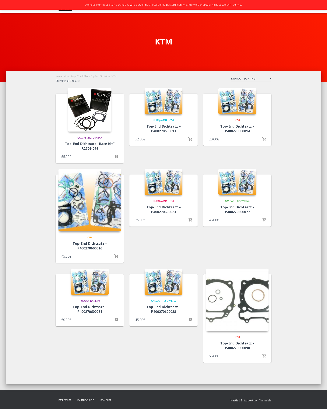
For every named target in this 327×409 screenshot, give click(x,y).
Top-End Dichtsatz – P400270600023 (163, 209)
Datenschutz (85, 400)
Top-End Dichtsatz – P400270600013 (163, 128)
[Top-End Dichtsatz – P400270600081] (90, 282)
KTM (171, 120)
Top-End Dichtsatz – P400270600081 (90, 309)
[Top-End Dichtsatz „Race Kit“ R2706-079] (89, 110)
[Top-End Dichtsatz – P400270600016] (89, 200)
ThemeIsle (265, 400)
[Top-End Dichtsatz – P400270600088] (163, 282)
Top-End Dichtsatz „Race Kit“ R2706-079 (89, 146)
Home (59, 76)
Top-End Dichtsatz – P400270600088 (163, 309)
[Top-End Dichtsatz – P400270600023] (163, 182)
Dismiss (237, 4)
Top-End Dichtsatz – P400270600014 (237, 128)
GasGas (81, 137)
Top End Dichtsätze (100, 76)
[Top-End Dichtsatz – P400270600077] (237, 182)
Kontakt (105, 400)
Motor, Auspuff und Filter (76, 76)
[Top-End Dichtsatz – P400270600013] (163, 101)
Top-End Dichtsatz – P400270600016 (90, 245)
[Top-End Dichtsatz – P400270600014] (237, 101)
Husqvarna (95, 137)
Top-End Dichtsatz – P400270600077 (237, 209)
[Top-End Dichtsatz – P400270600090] (237, 300)
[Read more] (116, 156)
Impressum (64, 400)
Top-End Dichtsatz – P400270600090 (237, 345)
